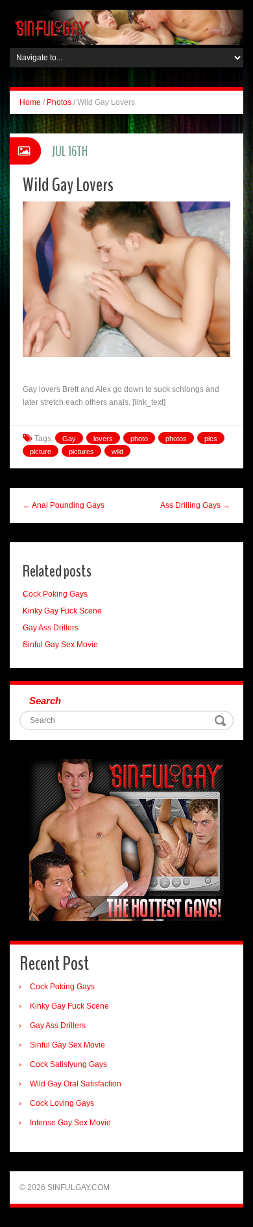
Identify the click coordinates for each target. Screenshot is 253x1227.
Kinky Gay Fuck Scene (62, 610)
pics (210, 438)
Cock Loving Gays (62, 1103)
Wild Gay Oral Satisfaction (75, 1083)
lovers (103, 438)
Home (30, 102)
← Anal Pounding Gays (63, 505)
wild (117, 451)
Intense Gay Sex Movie (70, 1122)
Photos (59, 102)
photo (139, 438)
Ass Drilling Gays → (195, 505)
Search (45, 700)
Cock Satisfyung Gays (68, 1064)
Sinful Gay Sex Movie (60, 644)
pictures (81, 451)
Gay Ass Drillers (50, 627)
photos (176, 438)
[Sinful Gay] (126, 26)
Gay (69, 438)
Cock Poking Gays (55, 594)
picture (40, 451)
